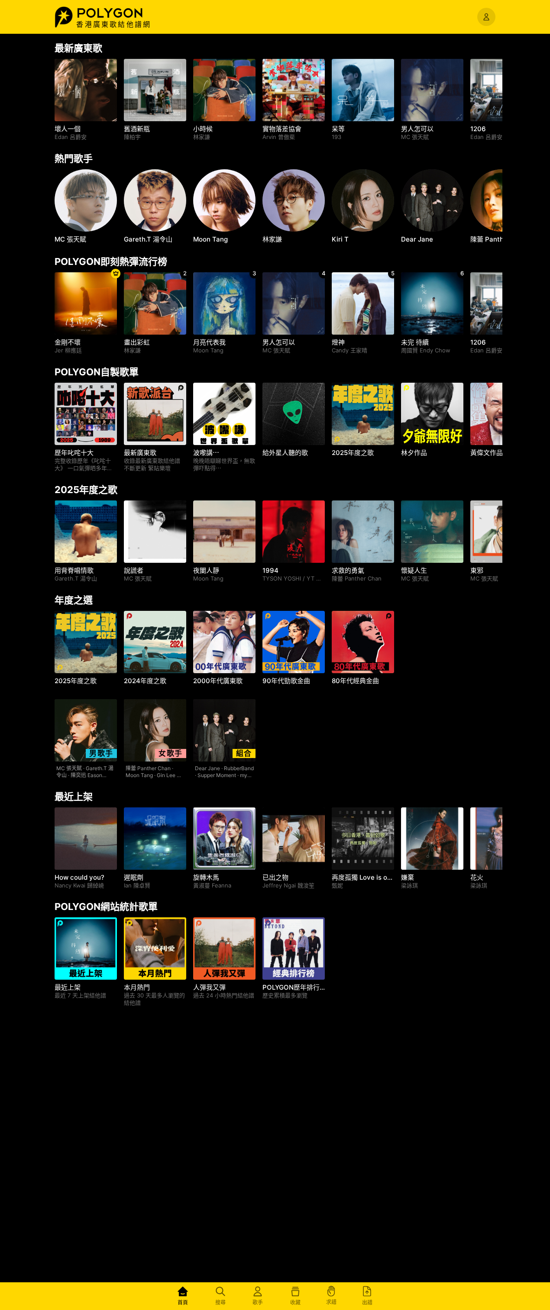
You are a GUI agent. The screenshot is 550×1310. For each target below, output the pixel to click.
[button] (119, 13)
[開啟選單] (486, 17)
